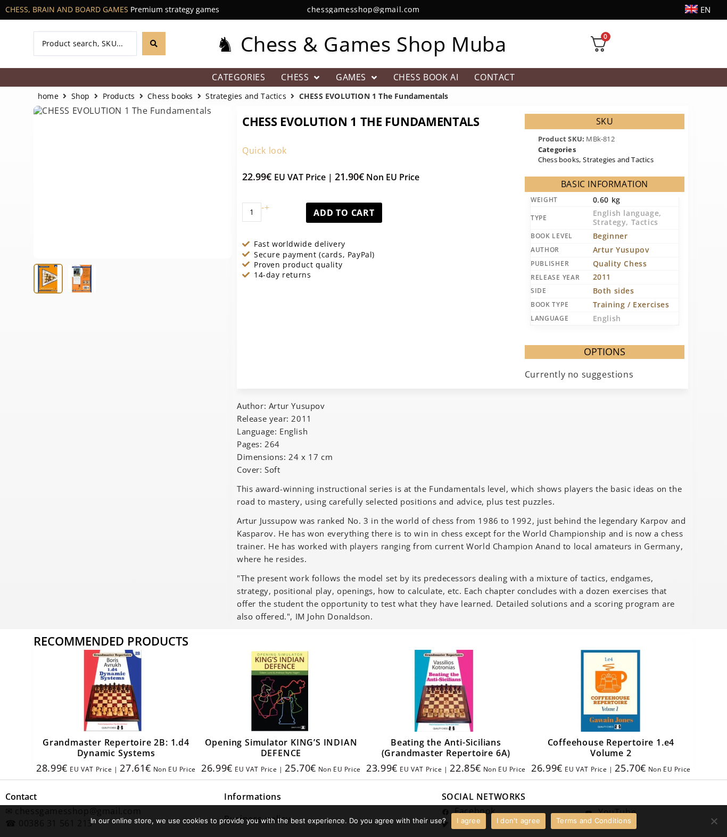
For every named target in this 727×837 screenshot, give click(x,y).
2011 (602, 277)
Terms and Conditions (593, 820)
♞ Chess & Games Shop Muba (361, 43)
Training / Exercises (631, 304)
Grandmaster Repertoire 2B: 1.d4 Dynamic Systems (116, 747)
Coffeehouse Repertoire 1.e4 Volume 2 (611, 747)
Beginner (610, 236)
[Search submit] (154, 43)
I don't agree (518, 820)
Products (119, 96)
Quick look (264, 150)
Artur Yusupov (621, 250)
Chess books (170, 96)
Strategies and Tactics (245, 96)
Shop (80, 96)
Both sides (613, 291)
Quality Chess (620, 263)
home (48, 96)
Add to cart (344, 213)
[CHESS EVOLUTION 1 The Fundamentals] (48, 278)
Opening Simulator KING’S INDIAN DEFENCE (281, 747)
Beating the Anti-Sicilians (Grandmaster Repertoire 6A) (446, 747)
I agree (469, 820)
